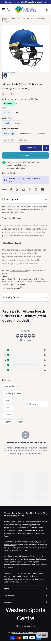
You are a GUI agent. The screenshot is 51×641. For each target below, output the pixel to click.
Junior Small (9, 140)
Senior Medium (25, 134)
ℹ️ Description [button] (10, 199)
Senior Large (9, 134)
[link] (11, 189)
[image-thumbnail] (5, 75)
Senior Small (40, 134)
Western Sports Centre (21, 632)
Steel (7, 123)
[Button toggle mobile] (4, 9)
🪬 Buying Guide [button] (10, 297)
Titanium (17, 123)
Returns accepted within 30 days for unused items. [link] (25, 2)
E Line (15, 112)
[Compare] (46, 148)
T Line (6, 112)
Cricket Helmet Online (19, 270)
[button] (8, 9)
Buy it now (26, 155)
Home (4, 18)
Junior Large (23, 140)
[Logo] (25, 9)
